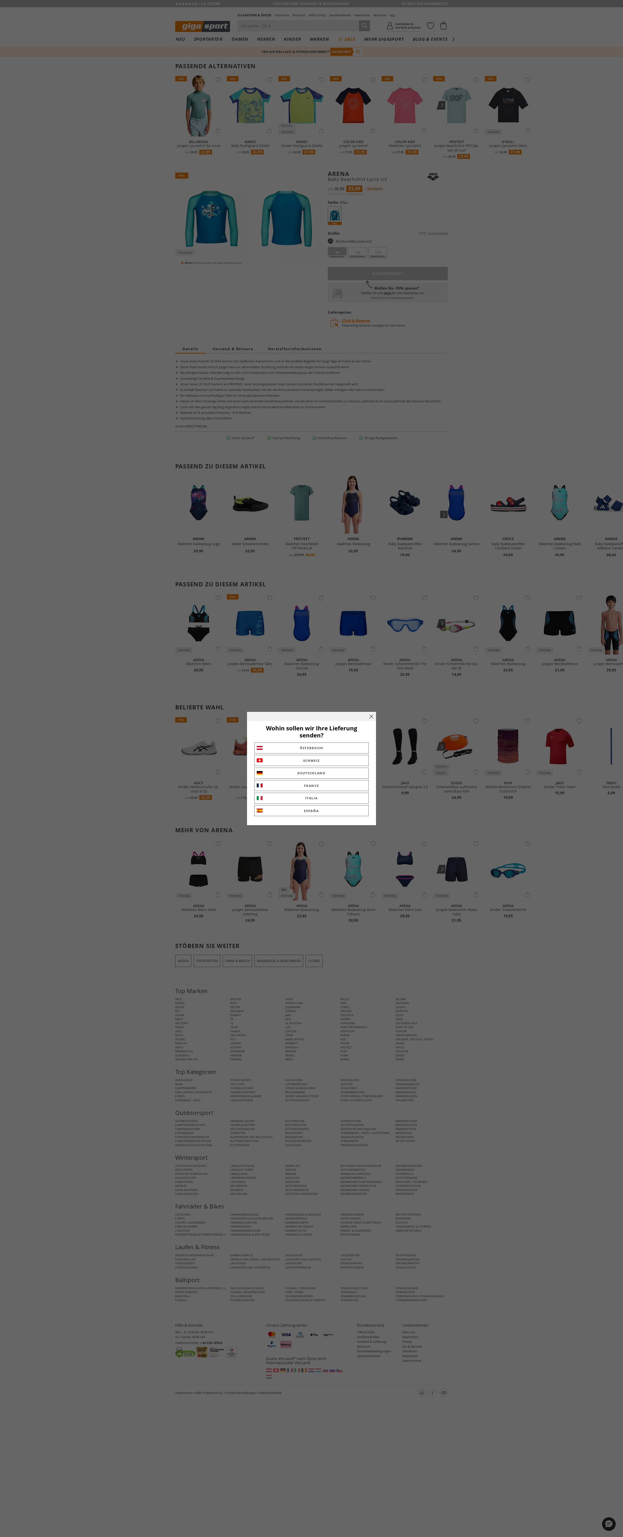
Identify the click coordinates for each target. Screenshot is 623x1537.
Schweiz (311, 760)
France (311, 785)
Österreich (311, 748)
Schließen (371, 716)
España (311, 811)
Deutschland (311, 773)
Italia (311, 798)
